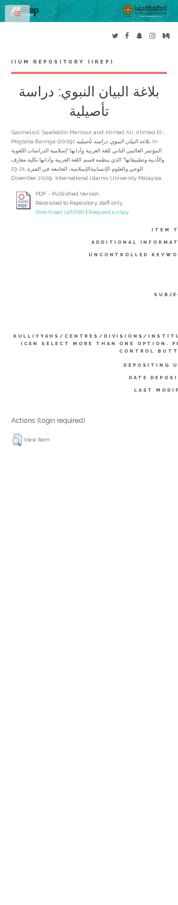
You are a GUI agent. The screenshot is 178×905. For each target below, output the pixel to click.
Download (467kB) (60, 211)
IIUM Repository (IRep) (62, 62)
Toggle (18, 15)
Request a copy (109, 211)
